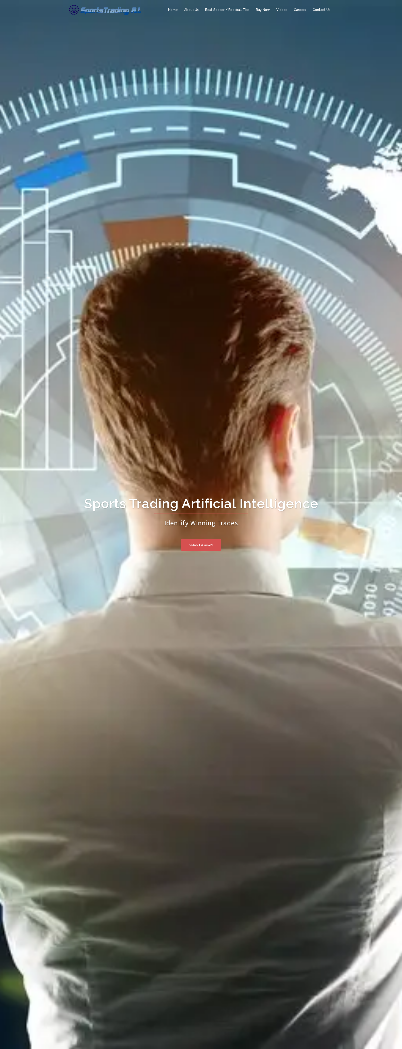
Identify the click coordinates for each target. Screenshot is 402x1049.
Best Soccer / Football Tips (227, 10)
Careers (300, 10)
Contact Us (321, 10)
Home (173, 10)
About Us (191, 10)
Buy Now (263, 10)
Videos (281, 10)
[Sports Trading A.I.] (104, 9)
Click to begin (201, 544)
